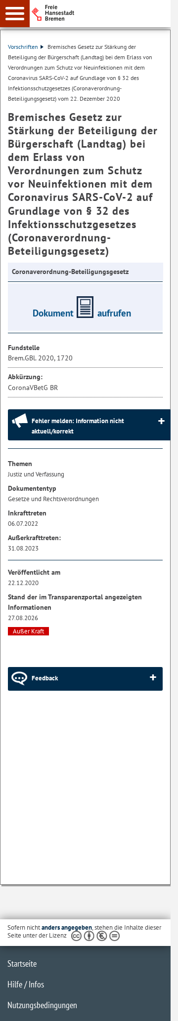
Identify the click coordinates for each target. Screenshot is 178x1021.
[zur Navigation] (15, 13)
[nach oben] (155, 1005)
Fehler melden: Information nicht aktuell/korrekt (78, 426)
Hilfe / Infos (25, 984)
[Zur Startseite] (104, 13)
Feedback (45, 678)
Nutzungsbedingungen (42, 1005)
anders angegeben (67, 927)
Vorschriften (23, 46)
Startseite (22, 963)
